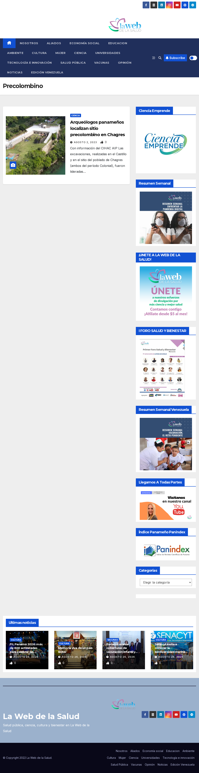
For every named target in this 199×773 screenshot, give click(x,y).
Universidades (107, 53)
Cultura (39, 53)
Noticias (15, 72)
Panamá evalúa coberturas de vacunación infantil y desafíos (120, 650)
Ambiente (15, 53)
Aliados (54, 43)
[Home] (9, 43)
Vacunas (101, 62)
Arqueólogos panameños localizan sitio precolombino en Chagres (97, 128)
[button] (159, 58)
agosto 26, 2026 (25, 656)
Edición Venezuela (47, 72)
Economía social (85, 43)
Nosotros (29, 43)
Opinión (125, 62)
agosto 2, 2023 (86, 142)
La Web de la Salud (41, 716)
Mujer (60, 53)
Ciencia (80, 53)
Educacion (117, 43)
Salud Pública (73, 62)
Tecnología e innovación (29, 62)
